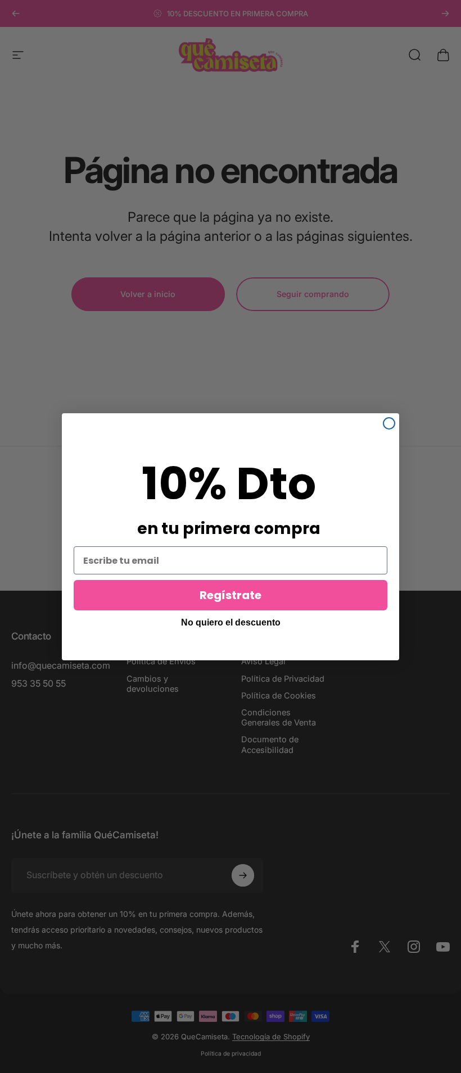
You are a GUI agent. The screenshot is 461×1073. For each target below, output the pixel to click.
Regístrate (230, 595)
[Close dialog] (389, 423)
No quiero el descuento (231, 622)
